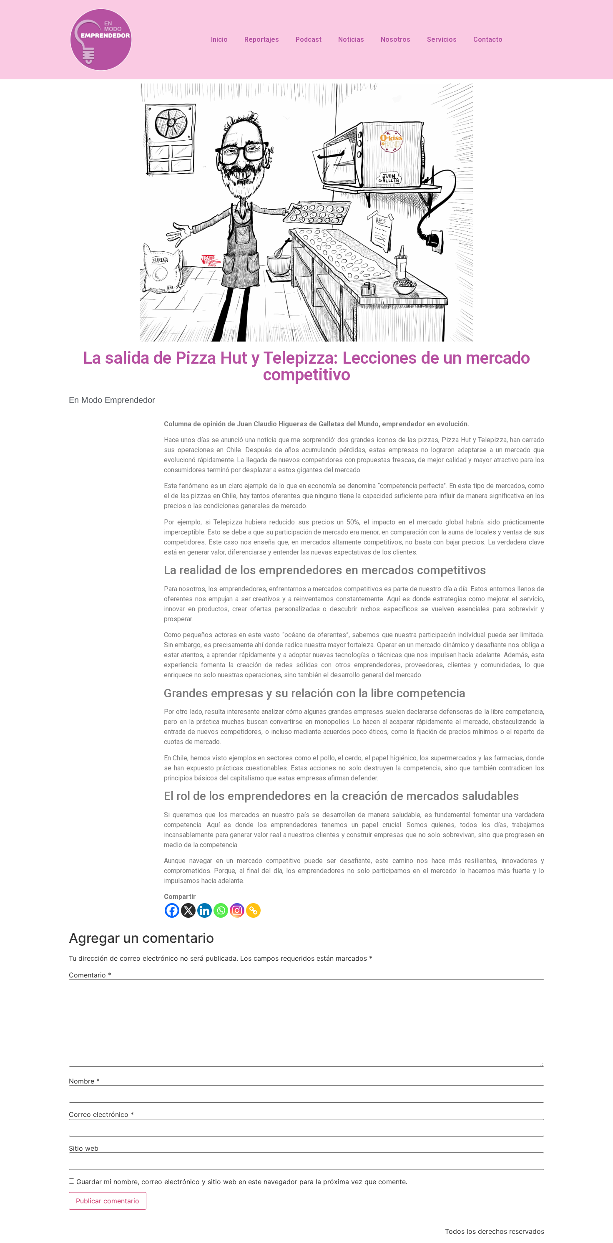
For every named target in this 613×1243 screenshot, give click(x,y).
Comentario (90, 975)
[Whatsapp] (221, 910)
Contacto (487, 39)
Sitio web (83, 1148)
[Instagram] (237, 910)
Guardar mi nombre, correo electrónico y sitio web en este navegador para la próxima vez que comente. (241, 1181)
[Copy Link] (253, 910)
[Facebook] (172, 910)
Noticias (351, 39)
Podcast (309, 39)
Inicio (219, 39)
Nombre (84, 1081)
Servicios (442, 39)
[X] (188, 910)
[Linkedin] (204, 910)
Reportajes (261, 39)
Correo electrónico (101, 1114)
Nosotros (395, 39)
